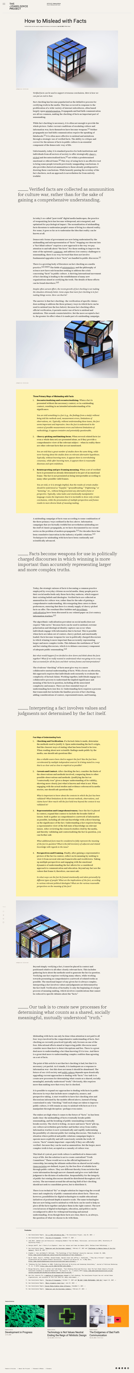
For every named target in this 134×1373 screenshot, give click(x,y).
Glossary (49, 1368)
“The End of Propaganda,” (53, 1280)
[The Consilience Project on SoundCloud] (125, 1368)
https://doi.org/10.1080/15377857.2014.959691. (56, 1266)
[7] (44, 267)
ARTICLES (49, 3)
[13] (54, 615)
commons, (58, 251)
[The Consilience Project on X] (119, 1368)
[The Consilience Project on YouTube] (128, 1368)
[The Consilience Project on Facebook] (116, 1368)
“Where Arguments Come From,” (55, 1283)
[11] (77, 530)
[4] (60, 160)
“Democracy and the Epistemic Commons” (58, 1248)
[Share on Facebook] (4, 915)
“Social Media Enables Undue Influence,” (58, 1286)
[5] (100, 257)
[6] (42, 267)
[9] (49, 267)
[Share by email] (4, 911)
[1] (89, 129)
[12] (93, 534)
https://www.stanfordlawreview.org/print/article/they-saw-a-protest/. (52, 1261)
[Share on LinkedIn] (4, 919)
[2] (45, 135)
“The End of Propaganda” (53, 1238)
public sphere (68, 1072)
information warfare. (43, 615)
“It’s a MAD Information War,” (55, 1235)
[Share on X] (4, 922)
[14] (65, 649)
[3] (67, 157)
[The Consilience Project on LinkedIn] (122, 1368)
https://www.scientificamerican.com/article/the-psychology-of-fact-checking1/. (55, 1255)
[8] (47, 267)
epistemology (68, 267)
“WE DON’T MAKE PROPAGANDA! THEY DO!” (90, 1280)
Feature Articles (10, 1368)
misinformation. (53, 111)
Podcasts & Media (38, 1368)
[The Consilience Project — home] (19, 8)
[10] (57, 282)
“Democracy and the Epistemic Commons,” (58, 1289)
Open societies (40, 1166)
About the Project (24, 1368)
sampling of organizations (54, 1275)
